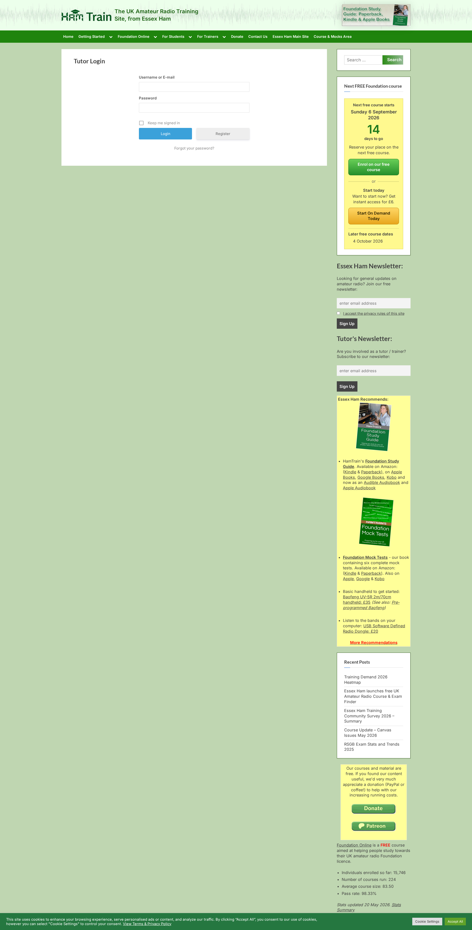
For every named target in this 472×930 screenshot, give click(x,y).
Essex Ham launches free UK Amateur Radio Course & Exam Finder (373, 696)
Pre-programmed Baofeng (371, 605)
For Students (173, 36)
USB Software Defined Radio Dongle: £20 (374, 628)
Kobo (392, 477)
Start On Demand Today (373, 216)
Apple (348, 578)
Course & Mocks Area (333, 36)
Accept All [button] (455, 921)
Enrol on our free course (374, 167)
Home (68, 36)
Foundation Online (133, 36)
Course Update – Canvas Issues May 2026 (367, 732)
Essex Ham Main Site (291, 36)
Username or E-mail (157, 77)
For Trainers (207, 36)
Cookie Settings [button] (427, 921)
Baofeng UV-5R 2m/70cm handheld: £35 (367, 599)
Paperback (371, 471)
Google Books (370, 477)
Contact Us (257, 36)
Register (223, 133)
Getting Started (91, 36)
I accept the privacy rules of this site (373, 313)
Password (148, 98)
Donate (237, 36)
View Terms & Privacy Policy (147, 924)
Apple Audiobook (359, 487)
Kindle (350, 471)
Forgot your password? (194, 148)
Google (363, 578)
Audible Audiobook (382, 482)
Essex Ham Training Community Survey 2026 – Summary (369, 716)
